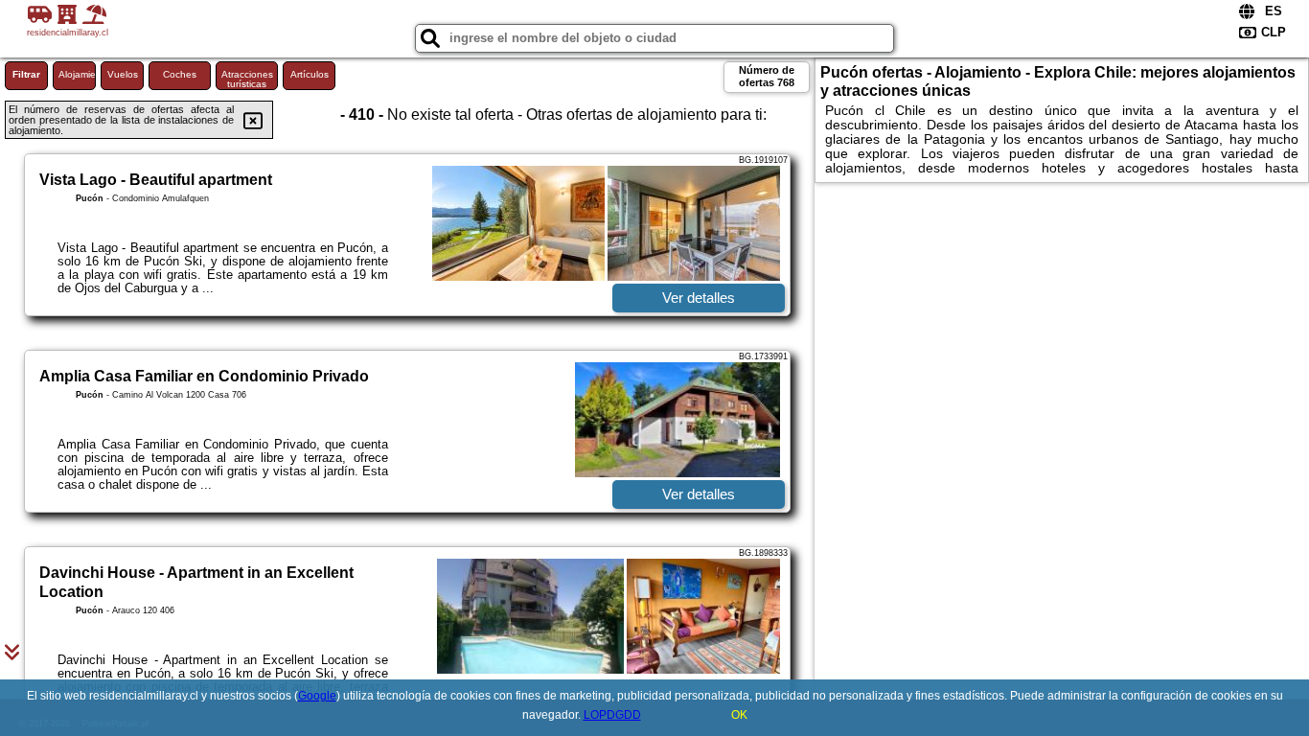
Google (317, 695)
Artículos (309, 74)
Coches (179, 74)
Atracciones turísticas (247, 79)
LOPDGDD (612, 715)
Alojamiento (77, 74)
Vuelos (122, 74)
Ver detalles (698, 297)
